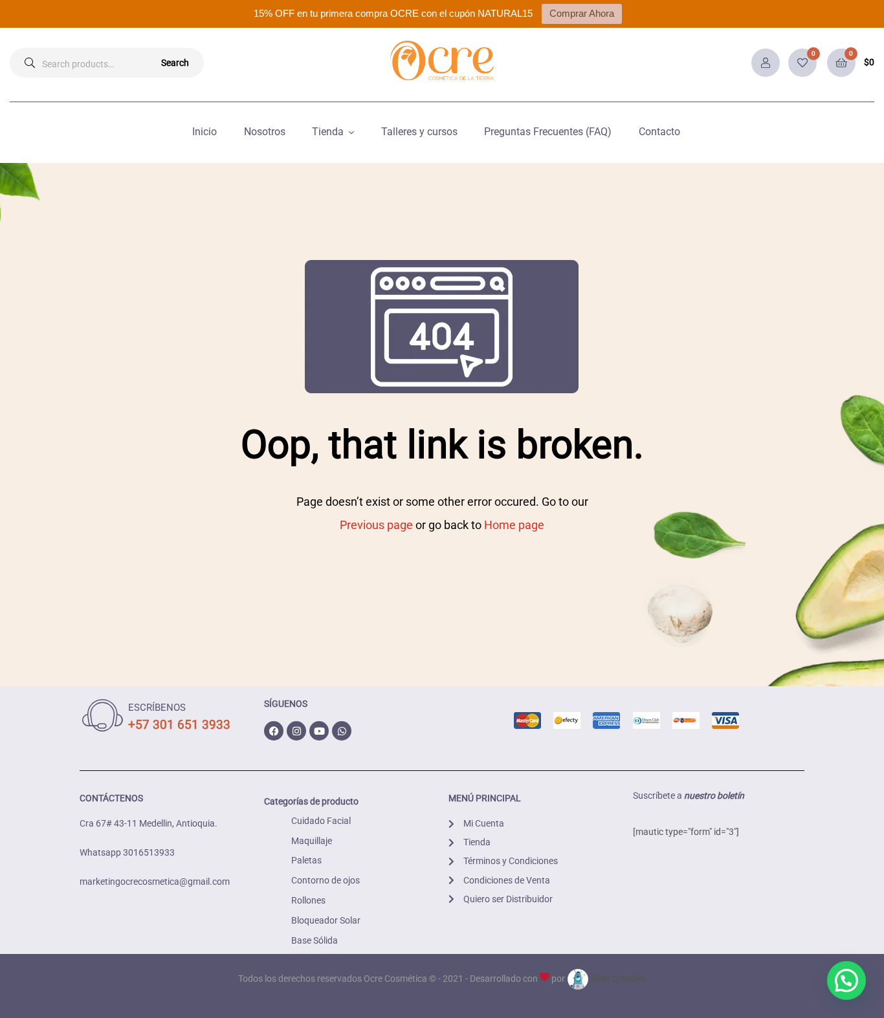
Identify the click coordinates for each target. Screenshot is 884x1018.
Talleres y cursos (419, 131)
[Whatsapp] (341, 731)
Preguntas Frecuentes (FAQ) (548, 131)
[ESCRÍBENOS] (102, 715)
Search (175, 63)
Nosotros (264, 131)
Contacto (659, 131)
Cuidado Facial (321, 821)
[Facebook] (273, 731)
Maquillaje (311, 841)
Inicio (204, 131)
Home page (514, 525)
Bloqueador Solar (325, 920)
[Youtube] (319, 731)
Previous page (376, 525)
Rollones (308, 900)
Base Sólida (314, 940)
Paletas (306, 860)
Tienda (328, 131)
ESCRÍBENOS (157, 707)
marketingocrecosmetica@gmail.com (155, 881)
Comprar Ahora (581, 13)
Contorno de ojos (325, 880)
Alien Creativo (617, 978)
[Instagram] (296, 731)
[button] (846, 980)
